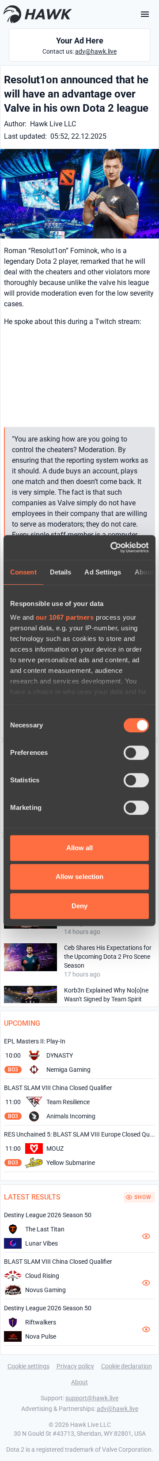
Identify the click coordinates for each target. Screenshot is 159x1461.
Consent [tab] (23, 572)
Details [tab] (61, 572)
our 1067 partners (65, 617)
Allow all (79, 848)
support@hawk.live (91, 1398)
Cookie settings (28, 1366)
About (79, 1382)
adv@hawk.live (96, 51)
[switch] (136, 753)
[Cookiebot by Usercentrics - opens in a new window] (112, 547)
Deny (79, 906)
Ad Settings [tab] (102, 572)
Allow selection (80, 876)
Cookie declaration (126, 1366)
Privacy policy (75, 1366)
